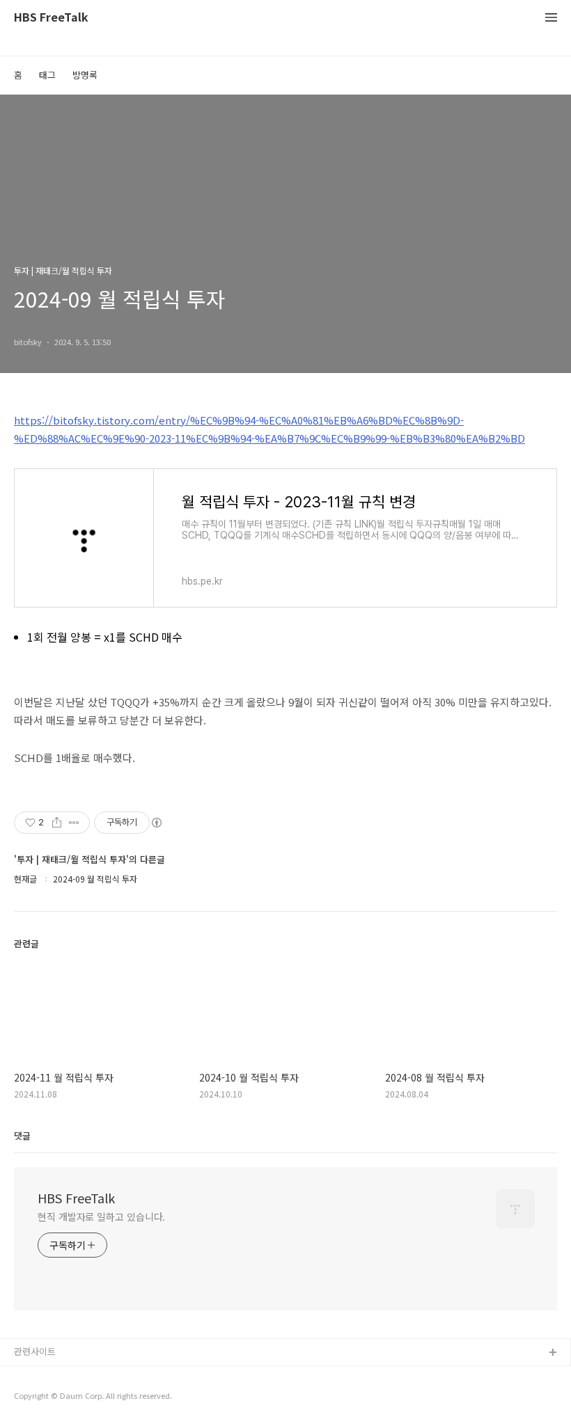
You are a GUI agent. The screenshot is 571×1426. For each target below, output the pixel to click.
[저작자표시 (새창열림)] (156, 822)
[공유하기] (56, 822)
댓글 (22, 1135)
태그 (47, 74)
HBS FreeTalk (51, 17)
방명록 (84, 74)
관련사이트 (35, 1351)
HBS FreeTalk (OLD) (56, 1375)
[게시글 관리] (74, 822)
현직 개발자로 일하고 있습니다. (101, 1216)
